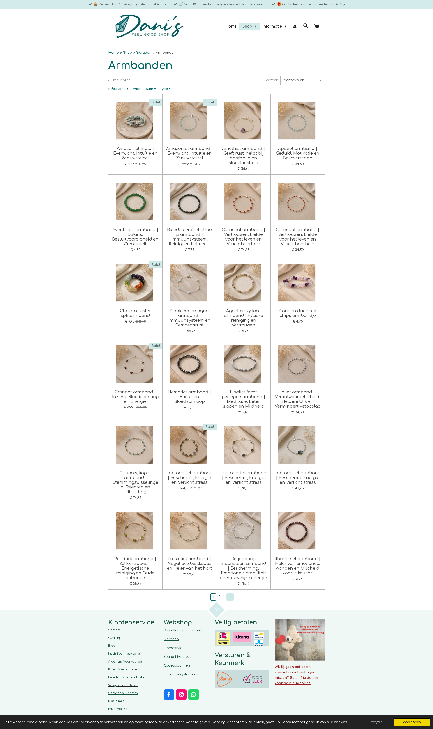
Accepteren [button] (412, 722)
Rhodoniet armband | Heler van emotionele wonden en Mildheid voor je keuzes (297, 566)
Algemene (125, 661)
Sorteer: (272, 80)
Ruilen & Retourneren (123, 669)
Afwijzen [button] (376, 722)
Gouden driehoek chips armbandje (297, 313)
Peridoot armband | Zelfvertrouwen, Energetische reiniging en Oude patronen (135, 568)
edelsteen (118, 89)
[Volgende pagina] (230, 597)
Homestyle (173, 648)
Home (113, 53)
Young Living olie (178, 657)
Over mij (114, 638)
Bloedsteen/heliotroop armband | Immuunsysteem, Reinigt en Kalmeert (189, 236)
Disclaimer (116, 701)
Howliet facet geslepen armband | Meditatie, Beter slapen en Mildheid (243, 399)
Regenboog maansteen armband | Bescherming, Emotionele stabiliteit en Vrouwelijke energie (243, 568)
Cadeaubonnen (177, 665)
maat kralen (144, 89)
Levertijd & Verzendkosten (127, 677)
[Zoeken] (305, 26)
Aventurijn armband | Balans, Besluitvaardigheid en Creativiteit (135, 236)
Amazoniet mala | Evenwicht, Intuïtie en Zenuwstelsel (135, 153)
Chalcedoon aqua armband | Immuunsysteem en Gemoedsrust (189, 318)
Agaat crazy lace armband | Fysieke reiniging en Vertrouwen (243, 318)
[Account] (294, 27)
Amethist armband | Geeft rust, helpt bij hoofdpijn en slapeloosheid (243, 155)
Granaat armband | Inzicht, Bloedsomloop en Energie (135, 397)
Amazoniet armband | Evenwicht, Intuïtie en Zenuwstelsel (189, 153)
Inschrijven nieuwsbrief (124, 653)
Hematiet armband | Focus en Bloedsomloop (189, 397)
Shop (127, 53)
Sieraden (143, 53)
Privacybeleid (118, 709)
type (165, 89)
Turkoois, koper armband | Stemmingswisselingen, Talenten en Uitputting (135, 482)
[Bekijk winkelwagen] (316, 27)
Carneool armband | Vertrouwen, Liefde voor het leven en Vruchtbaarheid (243, 236)
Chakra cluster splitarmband (135, 313)
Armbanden (166, 53)
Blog (111, 645)
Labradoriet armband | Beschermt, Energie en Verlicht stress (189, 478)
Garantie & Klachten (123, 693)
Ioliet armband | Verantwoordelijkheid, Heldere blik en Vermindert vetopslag (297, 399)
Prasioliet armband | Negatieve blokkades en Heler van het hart (189, 564)
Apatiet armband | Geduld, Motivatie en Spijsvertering (297, 153)
